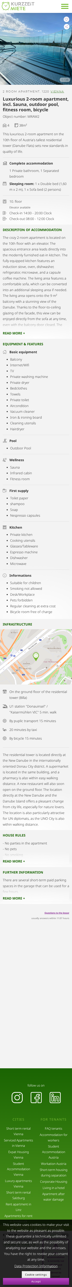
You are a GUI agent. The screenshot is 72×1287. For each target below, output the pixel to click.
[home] (18, 6)
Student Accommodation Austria (53, 1151)
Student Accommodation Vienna (18, 1169)
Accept (36, 1281)
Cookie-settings (36, 1274)
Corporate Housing (53, 1181)
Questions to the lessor (56, 912)
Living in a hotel (54, 1188)
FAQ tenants (53, 1128)
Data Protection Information (36, 1266)
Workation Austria (53, 1164)
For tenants (54, 1119)
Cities (19, 1119)
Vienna (57, 91)
